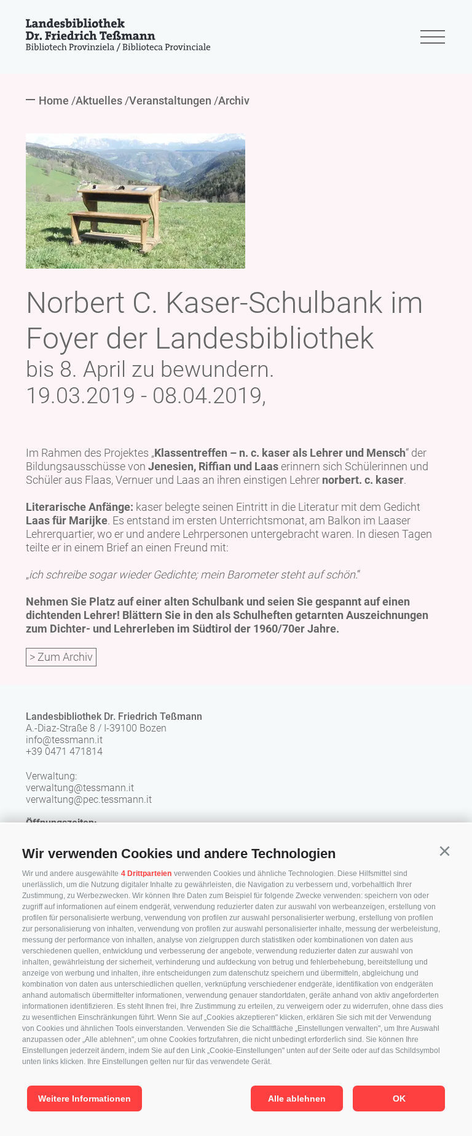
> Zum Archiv (61, 656)
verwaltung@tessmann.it (80, 788)
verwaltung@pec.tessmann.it (89, 799)
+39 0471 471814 (64, 751)
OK (399, 1098)
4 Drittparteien (146, 873)
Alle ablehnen (297, 1098)
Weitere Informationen (84, 1098)
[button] (444, 851)
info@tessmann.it (64, 740)
